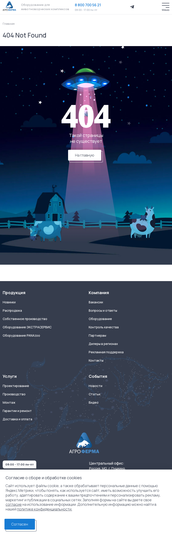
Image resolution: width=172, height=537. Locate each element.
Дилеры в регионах (103, 344)
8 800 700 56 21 (88, 4)
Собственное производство (25, 319)
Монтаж (9, 403)
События (98, 376)
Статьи (94, 394)
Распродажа (12, 311)
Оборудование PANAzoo (21, 335)
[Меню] (165, 5)
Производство (14, 394)
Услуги (10, 376)
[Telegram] (132, 7)
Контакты (96, 360)
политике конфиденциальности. (44, 509)
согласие (14, 504)
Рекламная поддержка (106, 352)
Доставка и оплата (17, 419)
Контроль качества (104, 327)
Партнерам (97, 335)
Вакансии (96, 302)
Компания (99, 292)
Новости (95, 386)
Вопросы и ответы (103, 311)
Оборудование (100, 319)
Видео (94, 403)
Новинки (9, 302)
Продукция (14, 292)
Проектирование (16, 386)
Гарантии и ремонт (17, 411)
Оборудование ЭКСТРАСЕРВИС (27, 327)
